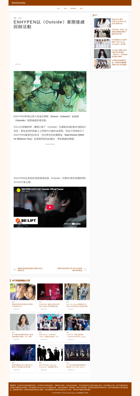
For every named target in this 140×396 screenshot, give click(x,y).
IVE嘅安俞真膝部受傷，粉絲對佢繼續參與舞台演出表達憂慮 (119, 62)
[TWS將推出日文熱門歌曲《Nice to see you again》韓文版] (102, 43)
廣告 (81, 8)
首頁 (15, 18)
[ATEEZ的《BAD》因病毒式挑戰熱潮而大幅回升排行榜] (102, 33)
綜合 (58, 8)
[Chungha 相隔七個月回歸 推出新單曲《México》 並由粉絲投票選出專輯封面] (102, 53)
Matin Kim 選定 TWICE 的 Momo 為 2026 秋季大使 (119, 21)
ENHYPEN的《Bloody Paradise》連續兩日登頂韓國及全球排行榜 (49, 366)
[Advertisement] (50, 44)
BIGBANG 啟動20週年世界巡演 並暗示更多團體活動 (49, 305)
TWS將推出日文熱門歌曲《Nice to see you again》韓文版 (119, 42)
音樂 (65, 8)
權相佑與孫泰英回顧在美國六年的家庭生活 (22, 305)
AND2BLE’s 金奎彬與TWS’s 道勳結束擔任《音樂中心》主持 (49, 336)
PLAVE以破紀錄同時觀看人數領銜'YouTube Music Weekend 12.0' (77, 366)
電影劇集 (73, 8)
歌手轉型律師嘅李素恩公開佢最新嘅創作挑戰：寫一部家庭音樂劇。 (22, 336)
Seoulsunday (18, 2)
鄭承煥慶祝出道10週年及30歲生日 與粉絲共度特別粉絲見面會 (22, 366)
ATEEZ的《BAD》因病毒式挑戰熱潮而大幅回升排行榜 (119, 32)
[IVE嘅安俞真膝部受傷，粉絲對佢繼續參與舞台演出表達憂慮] (102, 64)
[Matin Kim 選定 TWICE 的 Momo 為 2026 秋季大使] (102, 23)
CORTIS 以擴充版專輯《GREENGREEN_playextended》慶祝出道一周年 (77, 336)
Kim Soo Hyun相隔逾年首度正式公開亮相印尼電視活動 (77, 305)
